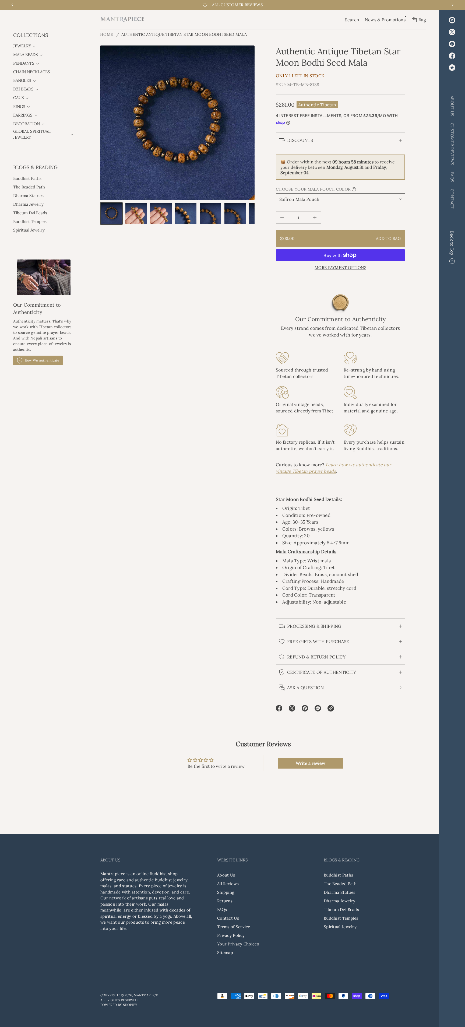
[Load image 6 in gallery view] (235, 213)
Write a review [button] (310, 763)
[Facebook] (452, 56)
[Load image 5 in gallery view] (210, 213)
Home (106, 34)
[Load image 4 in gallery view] (185, 213)
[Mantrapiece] (122, 19)
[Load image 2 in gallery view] (136, 213)
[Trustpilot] (452, 67)
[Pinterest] (452, 44)
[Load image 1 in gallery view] (111, 213)
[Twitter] (452, 32)
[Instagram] (452, 20)
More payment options (340, 267)
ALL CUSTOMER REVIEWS (237, 4)
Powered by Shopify (118, 1005)
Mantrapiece (146, 995)
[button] (352, 20)
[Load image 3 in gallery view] (161, 213)
